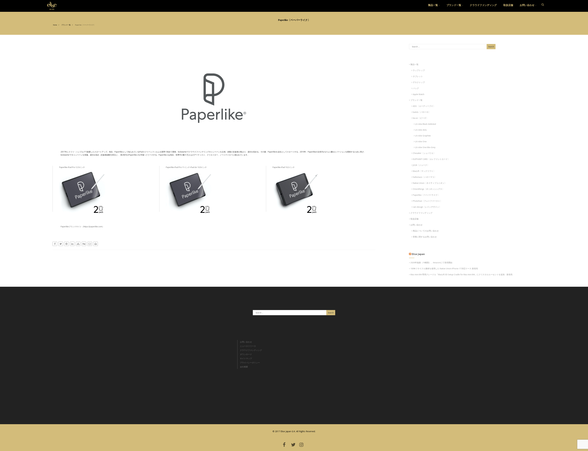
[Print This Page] (95, 244)
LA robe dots (421, 129)
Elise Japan (50, 4)
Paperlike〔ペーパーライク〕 (426, 195)
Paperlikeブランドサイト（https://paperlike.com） (82, 226)
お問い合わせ (527, 5)
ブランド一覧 (454, 5)
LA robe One (421, 141)
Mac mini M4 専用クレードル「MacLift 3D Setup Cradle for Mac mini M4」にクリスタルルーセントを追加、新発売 (462, 274)
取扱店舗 (508, 5)
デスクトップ (419, 82)
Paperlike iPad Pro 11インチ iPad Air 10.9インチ (186, 167)
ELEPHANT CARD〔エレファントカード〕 (431, 159)
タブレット (418, 76)
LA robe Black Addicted (425, 124)
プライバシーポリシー (250, 362)
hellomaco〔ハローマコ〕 (424, 177)
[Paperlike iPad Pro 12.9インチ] (107, 192)
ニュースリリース (248, 346)
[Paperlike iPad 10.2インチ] (321, 192)
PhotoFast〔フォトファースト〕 (427, 201)
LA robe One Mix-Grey (425, 147)
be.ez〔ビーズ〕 (420, 118)
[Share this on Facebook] (55, 244)
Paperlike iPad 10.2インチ (284, 167)
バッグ (416, 88)
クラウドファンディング (483, 5)
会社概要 (244, 366)
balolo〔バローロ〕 (421, 112)
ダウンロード (246, 354)
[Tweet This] (60, 244)
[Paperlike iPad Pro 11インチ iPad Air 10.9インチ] (214, 192)
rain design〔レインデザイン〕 (427, 207)
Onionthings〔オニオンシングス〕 (428, 189)
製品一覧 (433, 5)
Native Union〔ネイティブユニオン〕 (429, 183)
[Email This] (89, 244)
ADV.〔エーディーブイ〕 (424, 106)
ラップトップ (419, 70)
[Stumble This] (78, 244)
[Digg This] (84, 244)
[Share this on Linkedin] (72, 244)
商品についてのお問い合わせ (426, 230)
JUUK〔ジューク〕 (421, 165)
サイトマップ (246, 358)
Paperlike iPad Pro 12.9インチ (72, 167)
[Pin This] (66, 244)
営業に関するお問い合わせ (425, 236)
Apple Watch (418, 94)
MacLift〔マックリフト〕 (424, 171)
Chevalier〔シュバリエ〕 (424, 153)
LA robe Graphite (423, 135)
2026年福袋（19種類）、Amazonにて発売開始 (431, 262)
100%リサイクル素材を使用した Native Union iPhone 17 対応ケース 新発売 (444, 268)
